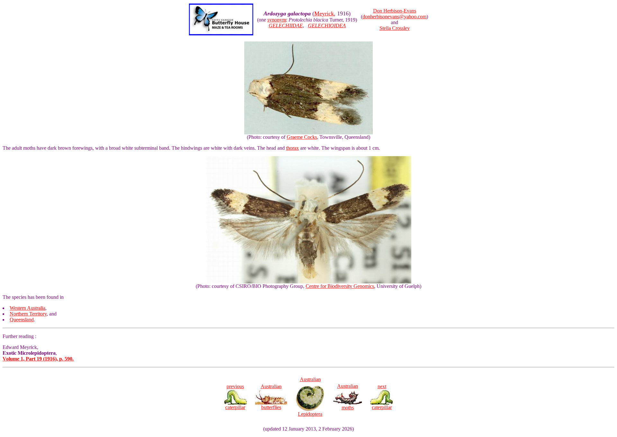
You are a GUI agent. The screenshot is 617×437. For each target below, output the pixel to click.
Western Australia (27, 308)
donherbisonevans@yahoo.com (394, 16)
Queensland (22, 319)
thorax (292, 148)
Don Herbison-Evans (394, 10)
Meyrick (324, 13)
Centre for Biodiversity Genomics (340, 286)
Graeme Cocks (302, 137)
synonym (276, 19)
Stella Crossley (395, 28)
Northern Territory (28, 314)
